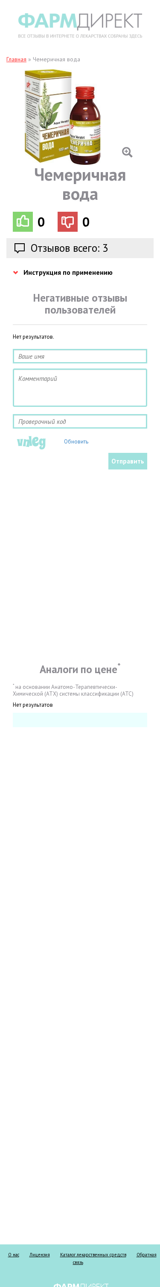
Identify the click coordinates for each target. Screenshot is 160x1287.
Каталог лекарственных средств (93, 1255)
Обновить (76, 441)
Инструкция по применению (68, 272)
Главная (16, 59)
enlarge (74, 117)
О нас (13, 1255)
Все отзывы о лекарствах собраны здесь (80, 25)
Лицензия (39, 1255)
